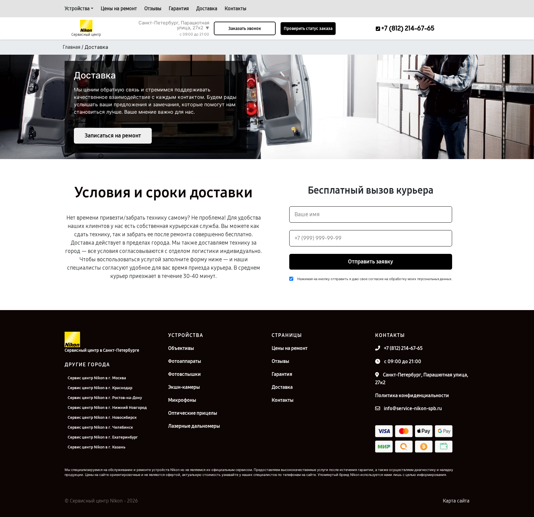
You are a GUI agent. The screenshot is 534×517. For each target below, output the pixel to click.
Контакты (235, 8)
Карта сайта (456, 501)
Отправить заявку (370, 261)
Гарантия (179, 8)
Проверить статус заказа (308, 28)
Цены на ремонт (119, 8)
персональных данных (434, 279)
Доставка (206, 8)
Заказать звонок (244, 28)
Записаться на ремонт (113, 135)
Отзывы (152, 8)
